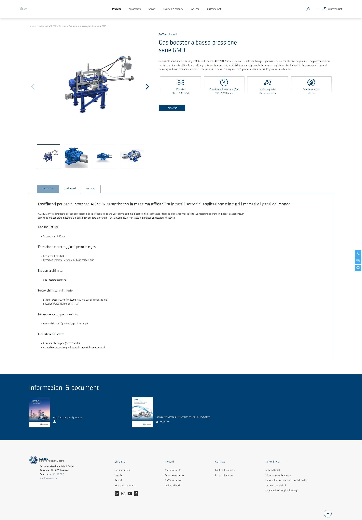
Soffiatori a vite (173, 480)
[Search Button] (308, 9)
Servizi (151, 9)
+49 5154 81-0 (57, 474)
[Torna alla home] (23, 9)
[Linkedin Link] (118, 493)
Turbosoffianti (172, 485)
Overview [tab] (90, 188)
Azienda (195, 9)
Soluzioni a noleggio (173, 9)
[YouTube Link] (131, 493)
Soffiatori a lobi (173, 470)
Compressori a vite (174, 475)
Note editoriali (272, 470)
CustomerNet (214, 9)
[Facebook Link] (137, 493)
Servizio (119, 480)
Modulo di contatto (225, 470)
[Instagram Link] (124, 493)
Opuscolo (165, 422)
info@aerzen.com (49, 478)
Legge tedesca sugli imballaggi (281, 490)
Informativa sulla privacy (278, 475)
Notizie (118, 475)
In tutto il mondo (224, 475)
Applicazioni (135, 9)
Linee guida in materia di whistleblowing (286, 480)
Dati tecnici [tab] (70, 188)
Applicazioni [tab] (48, 188)
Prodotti (116, 9)
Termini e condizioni (275, 485)
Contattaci (172, 108)
